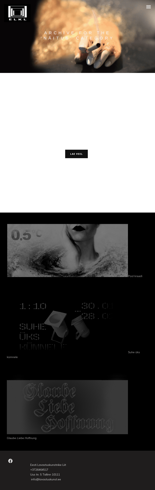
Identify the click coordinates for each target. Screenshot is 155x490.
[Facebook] (10, 462)
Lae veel (76, 154)
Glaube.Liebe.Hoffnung (22, 438)
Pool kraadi (135, 276)
